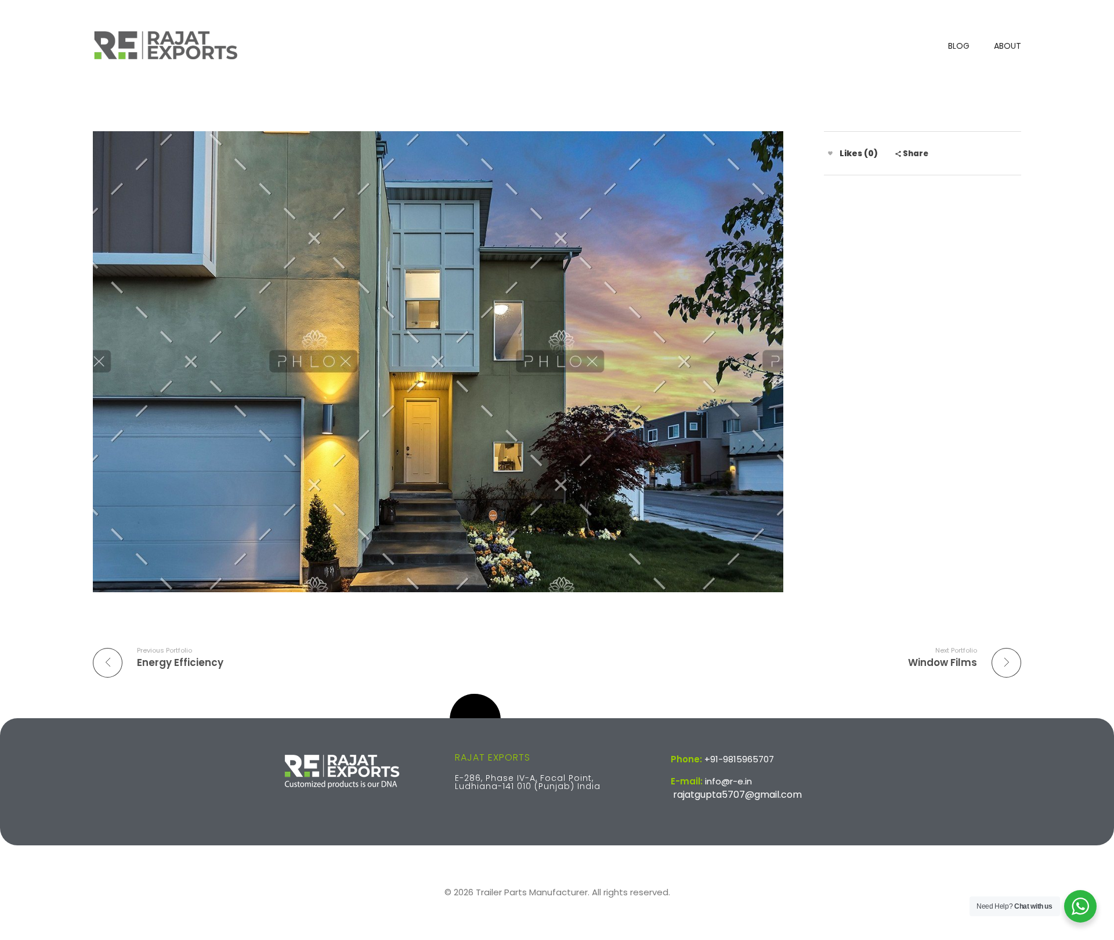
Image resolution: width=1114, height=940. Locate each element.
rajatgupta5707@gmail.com (737, 794)
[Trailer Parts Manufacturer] (165, 44)
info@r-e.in (728, 781)
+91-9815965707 (739, 759)
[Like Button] (830, 153)
